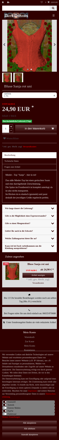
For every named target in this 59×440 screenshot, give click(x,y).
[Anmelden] (3, 2)
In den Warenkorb (35, 128)
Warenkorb (29, 337)
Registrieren (29, 350)
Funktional (12, 414)
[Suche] (53, 8)
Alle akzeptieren (29, 423)
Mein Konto (29, 346)
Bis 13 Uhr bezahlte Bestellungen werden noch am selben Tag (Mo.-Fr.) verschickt (30, 300)
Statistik (11, 405)
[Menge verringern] (11, 131)
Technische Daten (11, 161)
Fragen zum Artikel (12, 167)
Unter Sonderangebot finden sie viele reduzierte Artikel (31, 322)
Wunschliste (12, 138)
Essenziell (12, 402)
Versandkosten (29, 146)
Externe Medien (14, 408)
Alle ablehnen (29, 429)
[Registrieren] (8, 2)
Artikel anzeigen (38, 275)
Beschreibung (9, 155)
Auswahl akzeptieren (29, 435)
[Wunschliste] (42, 2)
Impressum (32, 391)
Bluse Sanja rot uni (38, 264)
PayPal (10, 411)
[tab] (29, 155)
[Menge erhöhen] (11, 127)
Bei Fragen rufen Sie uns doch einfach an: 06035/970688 (30, 313)
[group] (12, 271)
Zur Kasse (29, 341)
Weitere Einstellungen (11, 417)
